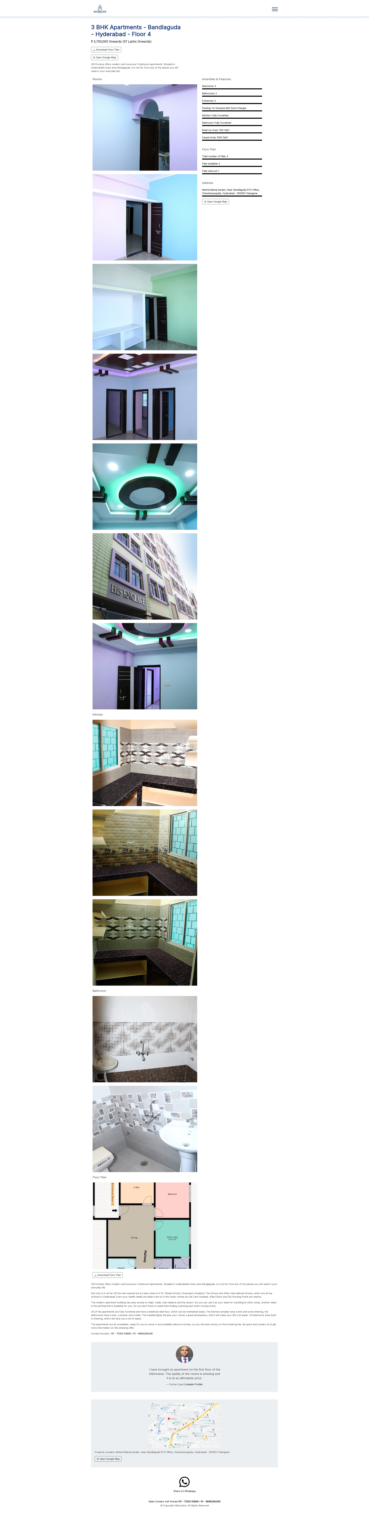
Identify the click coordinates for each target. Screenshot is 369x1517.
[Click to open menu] (275, 9)
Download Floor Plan (107, 49)
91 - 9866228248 (142, 1333)
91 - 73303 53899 (121, 1333)
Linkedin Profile (193, 1384)
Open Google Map (105, 57)
